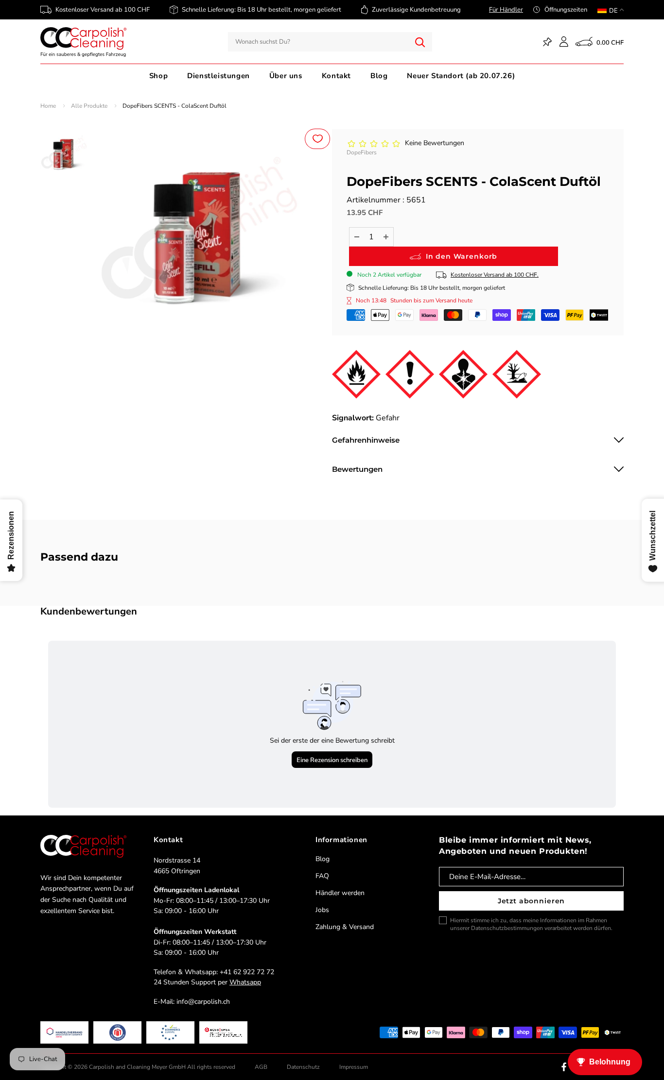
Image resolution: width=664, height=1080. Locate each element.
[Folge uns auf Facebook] (563, 1067)
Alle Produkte (89, 106)
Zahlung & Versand (344, 926)
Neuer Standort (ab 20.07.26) (461, 76)
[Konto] (563, 41)
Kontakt (336, 76)
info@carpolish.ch (203, 1001)
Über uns (285, 76)
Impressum (353, 1067)
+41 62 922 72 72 (247, 972)
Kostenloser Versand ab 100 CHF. (495, 275)
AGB (261, 1067)
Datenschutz (303, 1067)
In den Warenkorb (461, 256)
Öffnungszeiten (565, 9)
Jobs (322, 909)
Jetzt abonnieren (531, 901)
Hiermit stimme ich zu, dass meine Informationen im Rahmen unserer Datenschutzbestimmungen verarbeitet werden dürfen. (531, 924)
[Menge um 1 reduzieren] (356, 237)
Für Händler (506, 9)
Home (48, 106)
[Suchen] (420, 41)
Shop (158, 76)
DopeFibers (362, 152)
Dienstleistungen (218, 76)
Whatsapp (245, 982)
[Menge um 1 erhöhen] (386, 237)
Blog (378, 76)
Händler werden (340, 892)
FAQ (322, 876)
